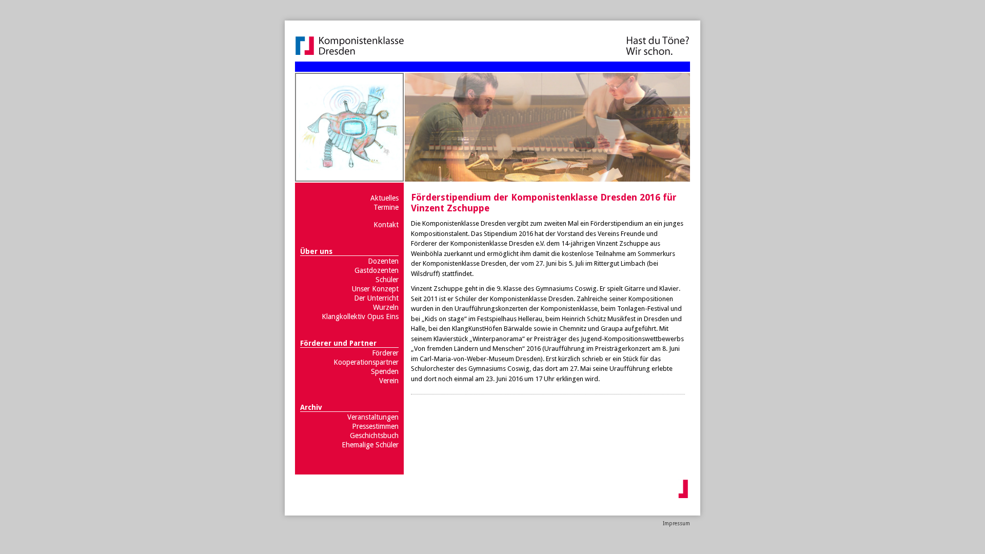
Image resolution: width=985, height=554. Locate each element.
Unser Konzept (375, 289)
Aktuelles (384, 198)
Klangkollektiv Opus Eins (360, 316)
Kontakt (386, 225)
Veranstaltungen (373, 417)
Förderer (385, 353)
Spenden (385, 371)
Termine (386, 207)
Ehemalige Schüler (370, 445)
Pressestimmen (375, 426)
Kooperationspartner (366, 362)
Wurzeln (386, 307)
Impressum (676, 523)
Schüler (387, 279)
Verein (389, 381)
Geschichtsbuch (374, 435)
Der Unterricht (376, 298)
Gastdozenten (376, 270)
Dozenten (383, 261)
